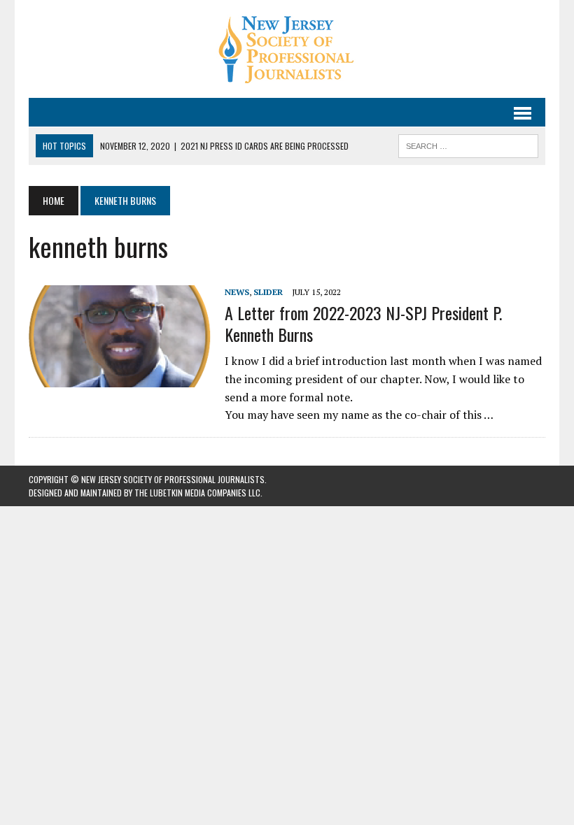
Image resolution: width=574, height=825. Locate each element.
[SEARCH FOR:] (468, 144)
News (237, 292)
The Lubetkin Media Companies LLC (197, 492)
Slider (268, 292)
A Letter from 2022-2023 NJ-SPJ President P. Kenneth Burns (363, 323)
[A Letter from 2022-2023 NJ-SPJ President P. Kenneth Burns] (120, 377)
